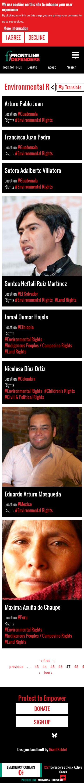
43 (37, 666)
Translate (73, 87)
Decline (36, 37)
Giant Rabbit (58, 749)
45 (52, 666)
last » (48, 673)
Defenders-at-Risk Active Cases (63, 769)
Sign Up (42, 722)
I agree (13, 37)
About (52, 67)
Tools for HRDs (12, 67)
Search (71, 67)
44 (44, 666)
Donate (32, 67)
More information (16, 28)
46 (60, 666)
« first (45, 660)
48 (76, 666)
